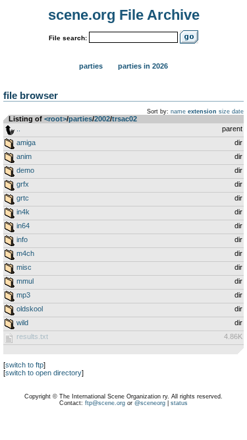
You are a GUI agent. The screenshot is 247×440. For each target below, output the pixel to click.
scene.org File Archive (124, 15)
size (224, 111)
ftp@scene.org (105, 403)
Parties (91, 66)
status (179, 403)
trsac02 (124, 119)
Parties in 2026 (143, 66)
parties (80, 119)
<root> (55, 119)
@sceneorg (149, 403)
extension (202, 111)
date (238, 111)
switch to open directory (43, 373)
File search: (68, 38)
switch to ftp (24, 365)
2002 (102, 119)
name (178, 111)
